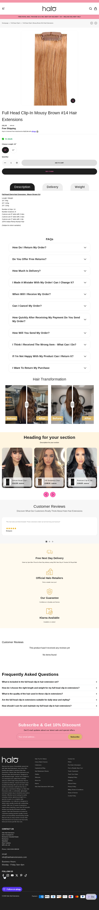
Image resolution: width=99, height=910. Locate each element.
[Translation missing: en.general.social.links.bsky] (4, 878)
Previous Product (92, 23)
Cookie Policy (72, 795)
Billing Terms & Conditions (75, 789)
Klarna (37, 783)
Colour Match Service (41, 762)
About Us (37, 780)
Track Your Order (73, 774)
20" (13, 150)
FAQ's (69, 762)
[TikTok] (25, 875)
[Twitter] (16, 875)
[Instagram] (7, 875)
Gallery (37, 774)
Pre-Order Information (74, 765)
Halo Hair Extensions (13, 896)
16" (5, 150)
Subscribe (75, 737)
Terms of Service (73, 792)
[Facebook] (3, 875)
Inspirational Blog (40, 768)
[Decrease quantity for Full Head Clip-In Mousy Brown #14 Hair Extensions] (4, 163)
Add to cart (59, 163)
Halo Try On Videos (41, 759)
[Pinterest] (21, 875)
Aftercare (37, 777)
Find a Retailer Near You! (75, 768)
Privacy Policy (72, 786)
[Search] (89, 8)
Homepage (5, 23)
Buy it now (49, 171)
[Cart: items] (94, 8)
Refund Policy (72, 783)
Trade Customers (73, 771)
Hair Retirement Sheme (42, 771)
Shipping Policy (72, 777)
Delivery (70, 780)
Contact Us (71, 759)
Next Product (95, 23)
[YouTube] (12, 875)
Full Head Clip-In (15, 23)
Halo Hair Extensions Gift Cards (44, 786)
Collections (38, 765)
